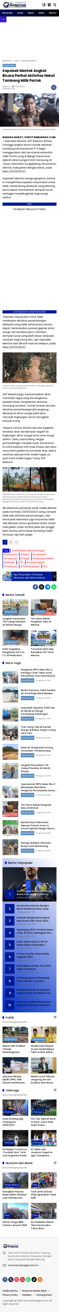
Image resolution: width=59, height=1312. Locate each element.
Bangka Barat (9, 65)
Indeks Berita (10, 1290)
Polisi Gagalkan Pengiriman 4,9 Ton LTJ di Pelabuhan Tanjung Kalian (13, 652)
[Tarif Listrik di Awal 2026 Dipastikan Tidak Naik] (44, 1180)
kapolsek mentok (44, 558)
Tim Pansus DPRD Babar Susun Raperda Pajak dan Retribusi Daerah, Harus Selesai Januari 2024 (34, 1003)
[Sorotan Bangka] (15, 4)
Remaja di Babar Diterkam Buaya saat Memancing (36, 844)
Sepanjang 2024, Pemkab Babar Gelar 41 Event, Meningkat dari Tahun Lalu (35, 931)
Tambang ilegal (31, 566)
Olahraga (9, 1112)
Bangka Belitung (12, 1185)
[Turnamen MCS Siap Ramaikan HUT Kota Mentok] (44, 638)
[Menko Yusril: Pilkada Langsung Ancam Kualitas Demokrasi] (44, 1065)
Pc (22, 562)
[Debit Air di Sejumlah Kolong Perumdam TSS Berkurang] (10, 752)
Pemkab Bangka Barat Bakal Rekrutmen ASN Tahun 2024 (33, 919)
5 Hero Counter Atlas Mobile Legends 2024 (33, 955)
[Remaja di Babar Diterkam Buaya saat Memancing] (10, 847)
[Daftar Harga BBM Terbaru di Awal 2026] (15, 1211)
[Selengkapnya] (55, 1017)
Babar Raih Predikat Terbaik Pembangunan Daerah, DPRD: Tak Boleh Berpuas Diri (14, 1049)
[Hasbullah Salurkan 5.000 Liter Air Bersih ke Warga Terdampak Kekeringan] (10, 713)
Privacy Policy (10, 1294)
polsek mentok (37, 562)
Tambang (12, 566)
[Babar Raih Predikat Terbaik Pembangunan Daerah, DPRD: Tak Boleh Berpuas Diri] (15, 1035)
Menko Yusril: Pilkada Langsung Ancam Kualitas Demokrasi (42, 1079)
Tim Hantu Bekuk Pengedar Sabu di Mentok (41, 621)
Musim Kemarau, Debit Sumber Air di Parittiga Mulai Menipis (38, 692)
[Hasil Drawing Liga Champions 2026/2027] (15, 1107)
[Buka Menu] (49, 5)
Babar (26, 554)
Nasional (37, 1069)
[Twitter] (41, 587)
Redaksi (6, 86)
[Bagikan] (53, 87)
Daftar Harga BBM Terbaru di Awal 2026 (15, 1224)
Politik (7, 1069)
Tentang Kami (44, 1294)
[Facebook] (35, 587)
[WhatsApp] (53, 587)
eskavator (41, 554)
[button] (44, 5)
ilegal (26, 558)
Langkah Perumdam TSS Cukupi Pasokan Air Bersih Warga (14, 621)
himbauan (12, 558)
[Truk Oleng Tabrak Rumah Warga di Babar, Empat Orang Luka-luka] (10, 733)
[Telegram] (47, 587)
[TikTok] (34, 1279)
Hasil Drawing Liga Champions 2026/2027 (13, 1122)
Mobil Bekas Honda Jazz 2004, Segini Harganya (34, 967)
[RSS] (39, 1279)
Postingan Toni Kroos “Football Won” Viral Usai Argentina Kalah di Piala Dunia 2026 (15, 1152)
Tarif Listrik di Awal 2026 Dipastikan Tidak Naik (43, 1194)
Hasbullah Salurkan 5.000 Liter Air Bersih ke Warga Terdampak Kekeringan (38, 711)
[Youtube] (22, 1279)
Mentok (10, 562)
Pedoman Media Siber (34, 1290)
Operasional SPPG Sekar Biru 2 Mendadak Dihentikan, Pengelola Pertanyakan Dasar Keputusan (38, 789)
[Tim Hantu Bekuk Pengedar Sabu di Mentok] (44, 607)
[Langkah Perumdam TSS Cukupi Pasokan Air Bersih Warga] (15, 607)
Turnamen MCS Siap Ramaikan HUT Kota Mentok (42, 652)
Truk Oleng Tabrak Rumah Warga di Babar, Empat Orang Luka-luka (38, 730)
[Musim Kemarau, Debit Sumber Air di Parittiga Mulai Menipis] (10, 694)
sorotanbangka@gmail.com (23, 1265)
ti (46, 566)
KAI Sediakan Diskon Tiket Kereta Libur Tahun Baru (42, 1225)
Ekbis (35, 1185)
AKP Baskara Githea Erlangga (29, 550)
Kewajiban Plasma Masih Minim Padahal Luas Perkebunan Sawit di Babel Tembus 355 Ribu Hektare (14, 1195)
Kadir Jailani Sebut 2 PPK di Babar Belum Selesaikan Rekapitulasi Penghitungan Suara (32, 943)
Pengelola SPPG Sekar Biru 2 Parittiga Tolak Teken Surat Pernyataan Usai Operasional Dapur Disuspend (38, 674)
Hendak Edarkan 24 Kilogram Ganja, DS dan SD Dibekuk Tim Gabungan (34, 991)
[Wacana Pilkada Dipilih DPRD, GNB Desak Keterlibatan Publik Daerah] (15, 1065)
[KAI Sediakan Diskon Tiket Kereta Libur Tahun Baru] (44, 1211)
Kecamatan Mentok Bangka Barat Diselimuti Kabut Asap (33, 907)
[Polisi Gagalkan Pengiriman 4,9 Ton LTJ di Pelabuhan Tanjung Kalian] (15, 638)
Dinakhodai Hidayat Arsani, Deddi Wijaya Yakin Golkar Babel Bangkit (42, 1049)
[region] (29, 40)
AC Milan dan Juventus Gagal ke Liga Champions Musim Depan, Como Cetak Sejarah (42, 1152)
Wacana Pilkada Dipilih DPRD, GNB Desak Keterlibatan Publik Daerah (14, 1079)
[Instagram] (16, 1279)
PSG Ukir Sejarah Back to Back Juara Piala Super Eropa (43, 1122)
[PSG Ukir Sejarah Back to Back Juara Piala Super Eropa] (44, 1107)
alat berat (12, 554)
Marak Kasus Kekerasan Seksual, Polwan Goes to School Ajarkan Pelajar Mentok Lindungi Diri (38, 827)
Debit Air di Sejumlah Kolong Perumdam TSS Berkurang (37, 749)
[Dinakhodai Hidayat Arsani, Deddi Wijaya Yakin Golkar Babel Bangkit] (44, 1035)
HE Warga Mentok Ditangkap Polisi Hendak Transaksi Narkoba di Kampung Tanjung (34, 979)
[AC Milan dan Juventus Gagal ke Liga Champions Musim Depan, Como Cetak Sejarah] (44, 1138)
